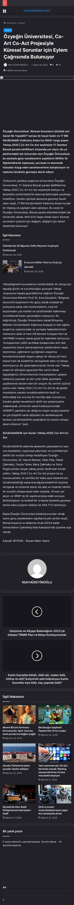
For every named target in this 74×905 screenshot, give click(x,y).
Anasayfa (11, 23)
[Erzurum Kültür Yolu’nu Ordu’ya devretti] (12, 266)
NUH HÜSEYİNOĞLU (18, 65)
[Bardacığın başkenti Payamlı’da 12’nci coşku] (54, 714)
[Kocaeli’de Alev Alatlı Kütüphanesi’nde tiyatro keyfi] (19, 794)
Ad (5, 887)
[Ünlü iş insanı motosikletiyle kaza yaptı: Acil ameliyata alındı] (54, 794)
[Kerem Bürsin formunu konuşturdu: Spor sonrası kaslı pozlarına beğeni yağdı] (19, 714)
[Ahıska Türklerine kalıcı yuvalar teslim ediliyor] (19, 752)
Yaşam (21, 23)
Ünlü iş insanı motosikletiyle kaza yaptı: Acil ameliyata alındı (53, 810)
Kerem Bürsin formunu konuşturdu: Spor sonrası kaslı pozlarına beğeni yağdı (19, 730)
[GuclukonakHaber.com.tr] (37, 10)
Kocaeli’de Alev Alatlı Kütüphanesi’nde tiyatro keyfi (17, 810)
